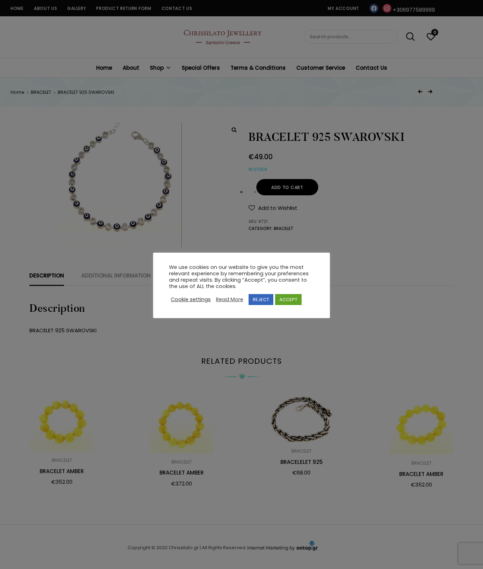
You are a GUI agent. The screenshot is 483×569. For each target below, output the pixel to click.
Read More (229, 299)
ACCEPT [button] (288, 299)
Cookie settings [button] (191, 299)
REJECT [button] (261, 299)
